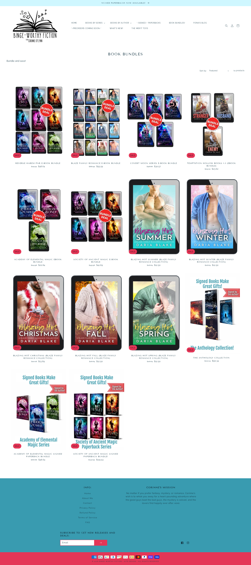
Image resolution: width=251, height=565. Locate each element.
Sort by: (203, 71)
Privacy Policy (88, 508)
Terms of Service (87, 517)
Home (87, 493)
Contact (87, 503)
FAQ (87, 522)
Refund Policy (88, 513)
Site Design (130, 561)
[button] (226, 26)
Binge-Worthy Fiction (110, 561)
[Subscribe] (100, 543)
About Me (87, 498)
